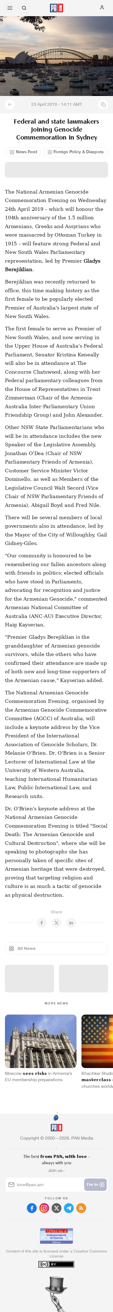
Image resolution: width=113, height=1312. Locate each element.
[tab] (45, 1279)
